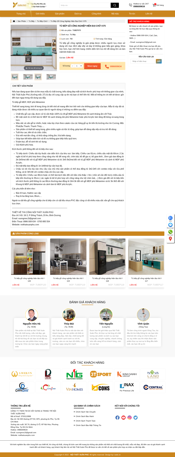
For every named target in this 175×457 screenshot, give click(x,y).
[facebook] (117, 417)
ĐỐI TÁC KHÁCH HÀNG (87, 362)
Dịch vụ (78, 14)
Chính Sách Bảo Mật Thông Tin (88, 425)
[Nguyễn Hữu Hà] (31, 315)
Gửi (158, 61)
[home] (30, 5)
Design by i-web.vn (113, 455)
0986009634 (116, 66)
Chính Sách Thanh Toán (85, 421)
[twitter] (135, 417)
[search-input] (85, 5)
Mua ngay (92, 66)
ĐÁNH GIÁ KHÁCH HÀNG (87, 302)
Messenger (170, 228)
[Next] (52, 48)
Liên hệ (149, 14)
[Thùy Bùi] (69, 315)
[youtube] (123, 417)
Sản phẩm (59, 14)
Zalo (170, 221)
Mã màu (115, 14)
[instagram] (129, 417)
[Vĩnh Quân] (143, 315)
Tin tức (132, 14)
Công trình (96, 14)
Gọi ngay (170, 235)
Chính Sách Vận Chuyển (85, 412)
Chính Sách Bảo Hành (84, 416)
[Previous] (16, 48)
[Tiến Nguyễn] (106, 315)
